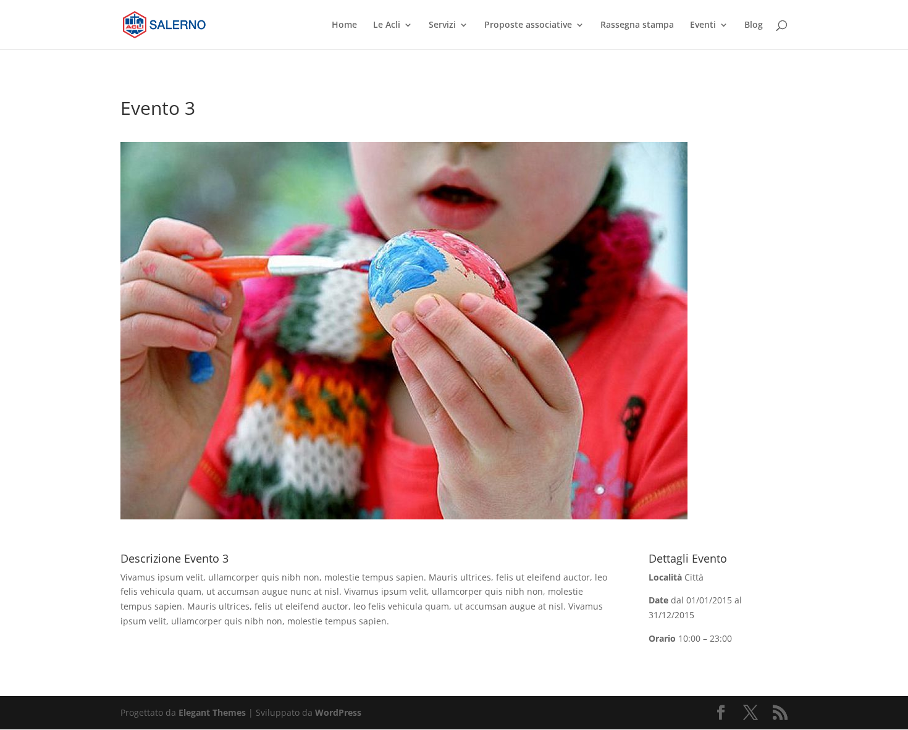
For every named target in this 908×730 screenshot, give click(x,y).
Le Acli (386, 25)
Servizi (442, 25)
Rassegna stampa (637, 25)
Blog (753, 25)
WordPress (338, 712)
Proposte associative (528, 25)
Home (344, 25)
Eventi (703, 25)
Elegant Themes (212, 712)
